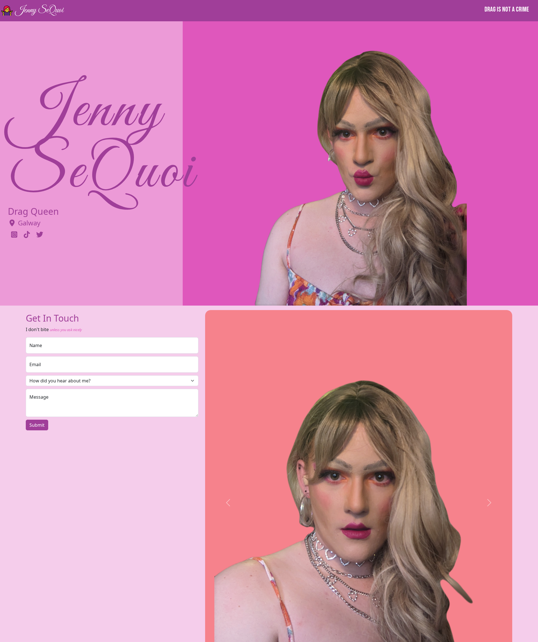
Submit (37, 425)
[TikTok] (26, 234)
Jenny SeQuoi (38, 10)
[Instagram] (14, 234)
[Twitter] (39, 234)
